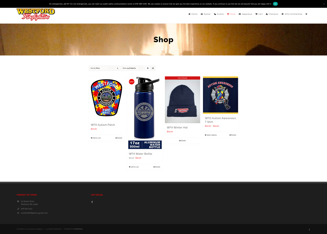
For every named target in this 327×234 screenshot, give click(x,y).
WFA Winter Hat (177, 127)
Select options (212, 135)
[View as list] (152, 68)
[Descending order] (117, 68)
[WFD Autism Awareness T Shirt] (220, 95)
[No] (324, 4)
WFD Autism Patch (103, 124)
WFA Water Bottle (140, 153)
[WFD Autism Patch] (106, 98)
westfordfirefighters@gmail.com (34, 213)
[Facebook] (92, 202)
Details (119, 138)
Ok (275, 4)
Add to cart (97, 138)
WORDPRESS (78, 229)
